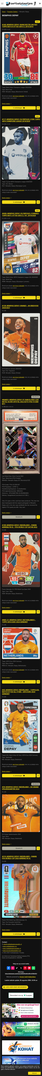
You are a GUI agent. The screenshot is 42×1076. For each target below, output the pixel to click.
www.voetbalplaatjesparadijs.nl (12, 948)
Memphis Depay (24, 11)
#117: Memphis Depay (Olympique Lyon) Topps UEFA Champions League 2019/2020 (21, 120)
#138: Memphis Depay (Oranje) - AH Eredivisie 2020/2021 (20, 307)
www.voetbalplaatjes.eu (10, 946)
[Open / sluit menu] (2, 3)
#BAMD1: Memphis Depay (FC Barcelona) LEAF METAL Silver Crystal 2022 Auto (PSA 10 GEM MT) (20, 402)
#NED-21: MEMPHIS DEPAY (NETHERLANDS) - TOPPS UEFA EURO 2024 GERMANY (19, 621)
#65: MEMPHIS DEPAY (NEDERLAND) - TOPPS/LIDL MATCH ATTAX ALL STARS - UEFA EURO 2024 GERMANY (20, 692)
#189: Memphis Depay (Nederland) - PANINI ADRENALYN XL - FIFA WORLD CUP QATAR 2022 (19, 526)
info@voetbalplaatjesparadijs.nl (12, 944)
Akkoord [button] (34, 1073)
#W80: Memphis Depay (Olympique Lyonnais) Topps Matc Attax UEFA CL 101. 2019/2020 (20, 214)
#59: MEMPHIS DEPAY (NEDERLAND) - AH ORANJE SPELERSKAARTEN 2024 (20, 788)
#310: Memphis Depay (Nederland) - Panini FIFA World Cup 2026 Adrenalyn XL (19, 857)
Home (4, 11)
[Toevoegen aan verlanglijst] (38, 108)
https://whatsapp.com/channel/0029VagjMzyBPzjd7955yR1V (21, 973)
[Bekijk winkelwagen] (40, 3)
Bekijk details (6, 103)
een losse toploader (18, 96)
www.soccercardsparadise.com (12, 950)
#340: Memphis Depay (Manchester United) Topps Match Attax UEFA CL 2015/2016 (19, 26)
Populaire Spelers (12, 11)
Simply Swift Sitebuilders (28, 977)
